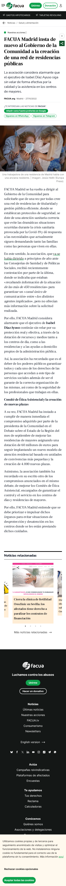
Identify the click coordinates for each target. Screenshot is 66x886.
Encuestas (33, 780)
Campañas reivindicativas (33, 770)
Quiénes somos (33, 824)
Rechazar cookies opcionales (21, 869)
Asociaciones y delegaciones (33, 829)
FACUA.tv (33, 720)
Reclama (33, 801)
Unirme (35, 5)
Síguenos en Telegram (44, 116)
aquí (61, 856)
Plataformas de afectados (33, 775)
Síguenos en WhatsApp (17, 116)
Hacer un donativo (33, 691)
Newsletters (33, 731)
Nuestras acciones (33, 715)
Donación (50, 5)
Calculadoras (33, 806)
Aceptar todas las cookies (19, 880)
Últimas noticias (33, 709)
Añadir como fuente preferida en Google (26, 111)
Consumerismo (33, 725)
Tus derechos (33, 795)
